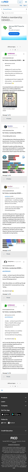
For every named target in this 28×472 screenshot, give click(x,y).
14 (7, 294)
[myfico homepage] (4, 1)
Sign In (24, 5)
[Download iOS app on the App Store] (5, 414)
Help (21, 5)
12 (7, 175)
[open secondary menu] (26, 2)
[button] (24, 53)
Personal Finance (7, 9)
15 (7, 373)
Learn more (22, 452)
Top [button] (2, 390)
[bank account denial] (20, 46)
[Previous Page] (10, 49)
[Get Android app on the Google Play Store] (16, 414)
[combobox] (14, 13)
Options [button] (26, 9)
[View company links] (26, 405)
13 (7, 250)
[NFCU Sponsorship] (17, 46)
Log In (20, 2)
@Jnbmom (7, 196)
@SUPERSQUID (6, 271)
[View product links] (26, 397)
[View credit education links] (26, 431)
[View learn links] (26, 401)
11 (7, 115)
